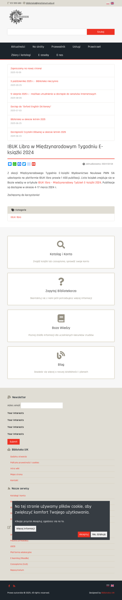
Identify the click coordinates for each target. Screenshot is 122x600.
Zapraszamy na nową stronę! (26, 68)
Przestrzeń (94, 47)
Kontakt (14, 480)
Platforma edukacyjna (21, 552)
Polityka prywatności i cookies (24, 462)
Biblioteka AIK (108, 592)
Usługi (76, 47)
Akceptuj (84, 534)
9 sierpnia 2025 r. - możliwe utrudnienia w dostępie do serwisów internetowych (53, 94)
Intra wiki (14, 468)
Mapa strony (16, 474)
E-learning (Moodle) (19, 558)
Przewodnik (58, 47)
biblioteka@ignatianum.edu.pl (40, 3)
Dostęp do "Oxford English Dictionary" (31, 106)
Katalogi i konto (18, 495)
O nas (59, 55)
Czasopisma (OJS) (19, 564)
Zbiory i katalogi (21, 55)
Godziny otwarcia (18, 456)
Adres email (13, 405)
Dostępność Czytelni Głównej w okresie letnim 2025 (38, 132)
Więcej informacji (25, 528)
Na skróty (38, 47)
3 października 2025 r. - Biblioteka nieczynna (34, 81)
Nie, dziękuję (99, 534)
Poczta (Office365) (19, 540)
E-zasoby (43, 55)
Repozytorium (17, 570)
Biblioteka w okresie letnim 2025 (28, 119)
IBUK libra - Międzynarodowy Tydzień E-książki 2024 (69, 182)
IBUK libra (16, 217)
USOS (12, 546)
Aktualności (18, 47)
